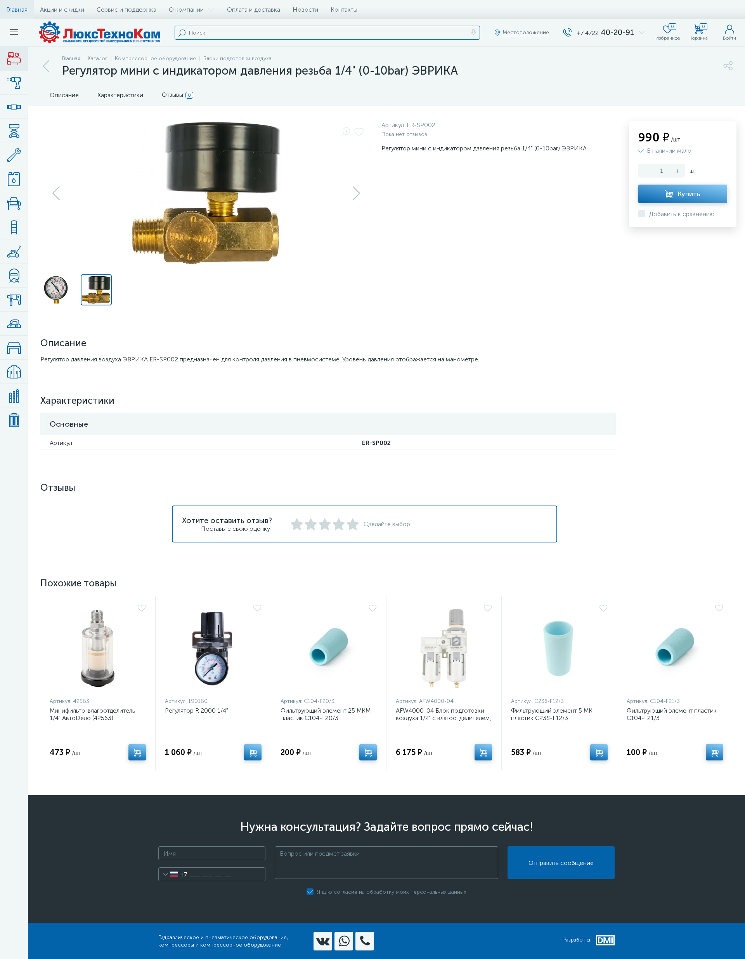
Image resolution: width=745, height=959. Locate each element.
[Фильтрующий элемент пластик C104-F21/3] (675, 648)
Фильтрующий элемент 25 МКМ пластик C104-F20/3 (326, 714)
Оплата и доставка (253, 9)
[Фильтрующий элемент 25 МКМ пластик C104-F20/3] (329, 648)
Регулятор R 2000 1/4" (196, 710)
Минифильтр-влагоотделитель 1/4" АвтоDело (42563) (92, 714)
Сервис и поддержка (126, 9)
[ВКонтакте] (323, 941)
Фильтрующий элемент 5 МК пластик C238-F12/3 (552, 714)
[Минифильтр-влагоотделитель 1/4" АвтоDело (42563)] (98, 648)
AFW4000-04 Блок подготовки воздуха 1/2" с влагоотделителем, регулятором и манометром (443, 718)
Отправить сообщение (561, 863)
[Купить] (137, 752)
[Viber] (364, 941)
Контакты (344, 9)
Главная (17, 9)
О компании (186, 9)
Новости (305, 9)
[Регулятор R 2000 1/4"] (213, 648)
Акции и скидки (62, 9)
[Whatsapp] (343, 941)
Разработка (576, 940)
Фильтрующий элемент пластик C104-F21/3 (672, 714)
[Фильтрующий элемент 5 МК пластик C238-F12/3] (559, 648)
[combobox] (173, 874)
